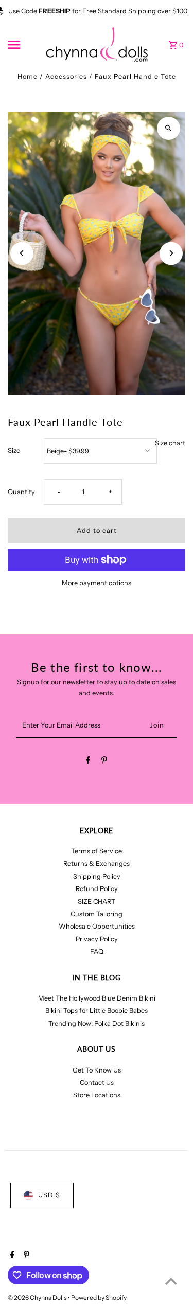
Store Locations (96, 1095)
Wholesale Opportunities (97, 926)
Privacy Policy (97, 939)
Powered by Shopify (99, 1297)
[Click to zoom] (168, 128)
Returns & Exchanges (96, 863)
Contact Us (97, 1082)
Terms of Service (96, 851)
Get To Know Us (97, 1070)
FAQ (96, 951)
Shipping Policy (96, 876)
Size (14, 451)
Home (27, 76)
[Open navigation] (23, 45)
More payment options (96, 583)
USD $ (49, 1195)
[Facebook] (88, 761)
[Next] (171, 253)
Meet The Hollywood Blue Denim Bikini (96, 998)
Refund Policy (97, 889)
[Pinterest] (104, 761)
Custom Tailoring (96, 914)
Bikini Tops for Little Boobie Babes (96, 1010)
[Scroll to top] (171, 1281)
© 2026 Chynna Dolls (38, 1297)
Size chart (170, 443)
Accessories (66, 76)
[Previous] (21, 253)
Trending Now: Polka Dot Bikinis (96, 1023)
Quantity (21, 492)
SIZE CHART (96, 901)
